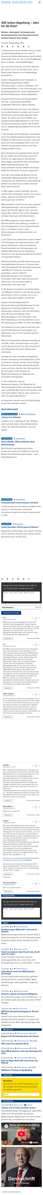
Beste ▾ (38, 607)
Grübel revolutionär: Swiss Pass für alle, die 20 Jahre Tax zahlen (20, 953)
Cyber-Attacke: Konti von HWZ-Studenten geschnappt (18, 972)
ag (13, 1048)
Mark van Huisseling (28, 414)
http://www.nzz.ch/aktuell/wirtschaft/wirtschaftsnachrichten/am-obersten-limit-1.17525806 (21, 859)
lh (12, 927)
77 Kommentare (21, 969)
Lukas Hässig (20, 438)
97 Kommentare (22, 1058)
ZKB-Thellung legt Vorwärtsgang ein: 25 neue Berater (20, 1012)
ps (13, 1033)
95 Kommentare (22, 1067)
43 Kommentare (22, 927)
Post (31, 588)
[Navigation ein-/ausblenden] (39, 2)
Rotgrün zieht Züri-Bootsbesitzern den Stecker (20, 1036)
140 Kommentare (22, 991)
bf (12, 991)
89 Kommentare (23, 1048)
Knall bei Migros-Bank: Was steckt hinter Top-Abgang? (19, 1061)
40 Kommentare (17, 1105)
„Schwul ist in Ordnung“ (11, 417)
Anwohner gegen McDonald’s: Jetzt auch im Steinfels (19, 930)
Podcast (29, 1105)
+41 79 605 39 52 (10, 588)
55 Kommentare (21, 1009)
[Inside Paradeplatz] (17, 2)
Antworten (7, 638)
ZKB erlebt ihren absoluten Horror (15, 1043)
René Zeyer (19, 524)
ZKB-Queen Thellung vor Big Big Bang (16, 1070)
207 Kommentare (23, 1041)
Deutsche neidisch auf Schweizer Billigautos (19, 994)
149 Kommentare (23, 1033)
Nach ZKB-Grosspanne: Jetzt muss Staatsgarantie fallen (21, 1052)
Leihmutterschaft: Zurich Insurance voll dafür (19, 502)
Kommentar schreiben (11, 613)
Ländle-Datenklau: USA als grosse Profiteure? (20, 527)
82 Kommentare (22, 949)
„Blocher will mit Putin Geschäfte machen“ (19, 1108)
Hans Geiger (15, 43)
